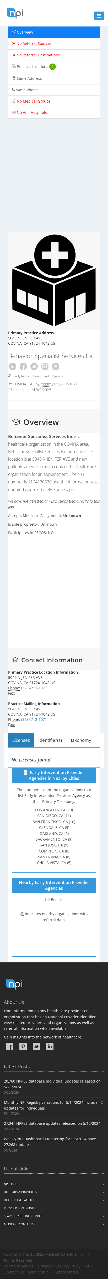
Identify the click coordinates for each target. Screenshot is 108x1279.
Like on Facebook (23, 366)
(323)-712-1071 (65, 383)
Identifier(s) (50, 740)
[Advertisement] (54, 178)
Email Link (44, 366)
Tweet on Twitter (34, 366)
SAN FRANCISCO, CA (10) (54, 821)
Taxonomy (80, 740)
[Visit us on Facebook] (9, 1046)
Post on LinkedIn (12, 366)
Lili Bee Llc (54, 899)
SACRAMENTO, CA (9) (54, 839)
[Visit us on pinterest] (23, 1046)
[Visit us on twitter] (36, 1046)
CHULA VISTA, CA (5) (54, 862)
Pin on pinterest (55, 366)
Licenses (21, 740)
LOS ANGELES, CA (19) (54, 809)
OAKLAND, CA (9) (54, 833)
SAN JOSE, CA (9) (54, 845)
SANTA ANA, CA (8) (54, 856)
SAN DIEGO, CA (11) (54, 815)
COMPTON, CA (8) (54, 851)
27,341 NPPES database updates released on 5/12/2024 (52, 1123)
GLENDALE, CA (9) (54, 827)
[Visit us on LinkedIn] (49, 1046)
